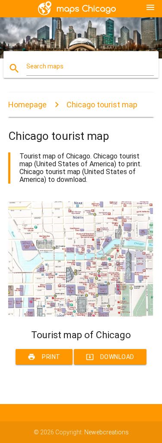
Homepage (27, 104)
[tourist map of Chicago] (81, 314)
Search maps (45, 66)
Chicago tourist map (102, 104)
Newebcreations (106, 432)
